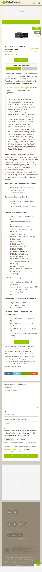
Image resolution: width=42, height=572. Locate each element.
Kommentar (8, 387)
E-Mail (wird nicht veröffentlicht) (16, 419)
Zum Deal (21, 60)
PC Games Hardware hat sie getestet (18, 88)
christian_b (12, 54)
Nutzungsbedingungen (12, 452)
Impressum (9, 558)
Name (6, 411)
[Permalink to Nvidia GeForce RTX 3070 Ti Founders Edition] (21, 35)
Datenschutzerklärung (15, 449)
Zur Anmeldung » (14, 535)
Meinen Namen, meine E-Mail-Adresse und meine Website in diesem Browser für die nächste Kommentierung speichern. (20, 432)
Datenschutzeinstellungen (15, 562)
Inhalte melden (10, 560)
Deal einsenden (21, 22)
